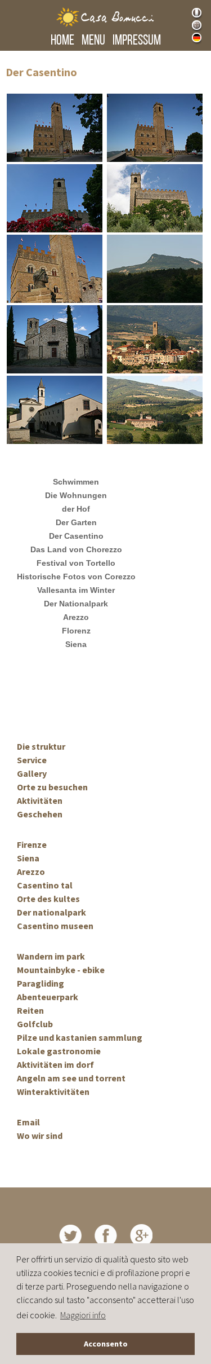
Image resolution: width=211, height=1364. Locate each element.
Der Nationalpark (76, 603)
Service (32, 759)
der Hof (76, 508)
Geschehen (39, 814)
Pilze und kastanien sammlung (79, 1037)
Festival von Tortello (76, 562)
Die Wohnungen (76, 495)
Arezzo (76, 617)
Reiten (30, 1010)
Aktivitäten (39, 800)
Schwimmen (76, 481)
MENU (93, 41)
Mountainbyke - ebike (61, 969)
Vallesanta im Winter (76, 590)
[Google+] (141, 1234)
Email (28, 1122)
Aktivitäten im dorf (55, 1064)
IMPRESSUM (137, 41)
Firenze (32, 844)
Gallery (32, 773)
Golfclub (35, 1023)
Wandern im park (51, 956)
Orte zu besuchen (52, 787)
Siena (76, 644)
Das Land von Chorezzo (76, 549)
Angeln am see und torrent (71, 1078)
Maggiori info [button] (83, 1315)
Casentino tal (45, 885)
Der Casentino (76, 535)
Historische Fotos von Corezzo (76, 576)
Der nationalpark (51, 912)
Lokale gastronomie (59, 1051)
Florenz (76, 630)
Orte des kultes (48, 898)
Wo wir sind (39, 1135)
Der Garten (76, 522)
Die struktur (41, 746)
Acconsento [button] (106, 1344)
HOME (62, 41)
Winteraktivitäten (53, 1091)
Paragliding (40, 983)
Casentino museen (55, 925)
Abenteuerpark (47, 996)
